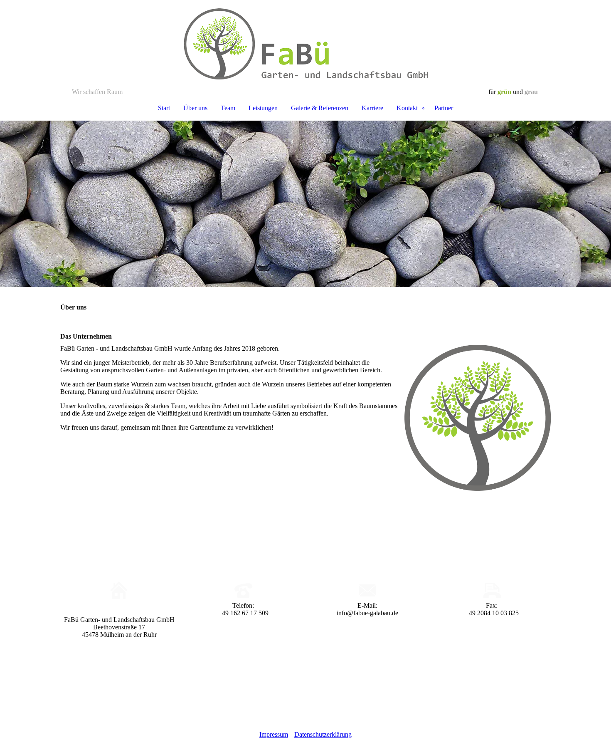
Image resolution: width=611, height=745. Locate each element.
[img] (305, 44)
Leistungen (263, 107)
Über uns (195, 107)
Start (164, 107)
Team (228, 107)
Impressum (273, 734)
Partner (443, 107)
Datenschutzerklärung (323, 734)
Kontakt (407, 107)
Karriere (372, 107)
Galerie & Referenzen (319, 107)
